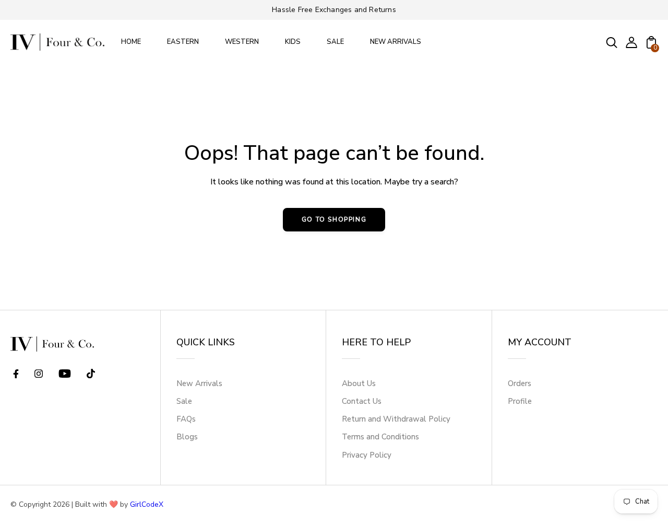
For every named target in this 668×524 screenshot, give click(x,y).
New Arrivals (199, 383)
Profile (520, 401)
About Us (359, 383)
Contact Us (361, 401)
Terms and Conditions (380, 437)
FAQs (186, 419)
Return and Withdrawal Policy (396, 419)
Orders (519, 383)
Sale (184, 401)
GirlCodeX (146, 504)
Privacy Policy (366, 455)
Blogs (187, 437)
